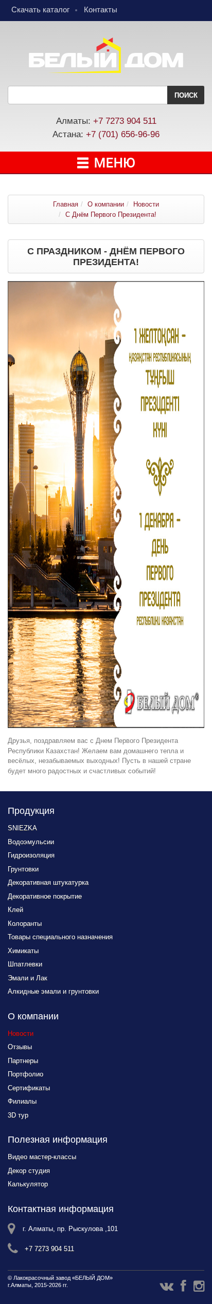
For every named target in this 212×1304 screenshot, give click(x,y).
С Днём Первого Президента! (110, 214)
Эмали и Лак (27, 978)
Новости (146, 204)
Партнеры (23, 1061)
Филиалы (22, 1101)
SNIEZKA (22, 828)
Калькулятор (28, 1184)
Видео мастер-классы (42, 1157)
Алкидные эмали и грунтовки (53, 991)
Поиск (186, 95)
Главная (65, 204)
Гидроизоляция (31, 855)
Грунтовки (23, 869)
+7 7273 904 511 (124, 121)
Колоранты (25, 923)
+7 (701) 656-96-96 (123, 134)
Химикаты (23, 951)
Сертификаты (29, 1088)
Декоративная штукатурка (48, 882)
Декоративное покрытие (45, 896)
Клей (15, 910)
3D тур (18, 1115)
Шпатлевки (25, 964)
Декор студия (29, 1171)
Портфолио (25, 1074)
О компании (105, 204)
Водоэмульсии (31, 842)
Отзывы (20, 1047)
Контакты (100, 9)
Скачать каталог (40, 9)
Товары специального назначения (60, 937)
